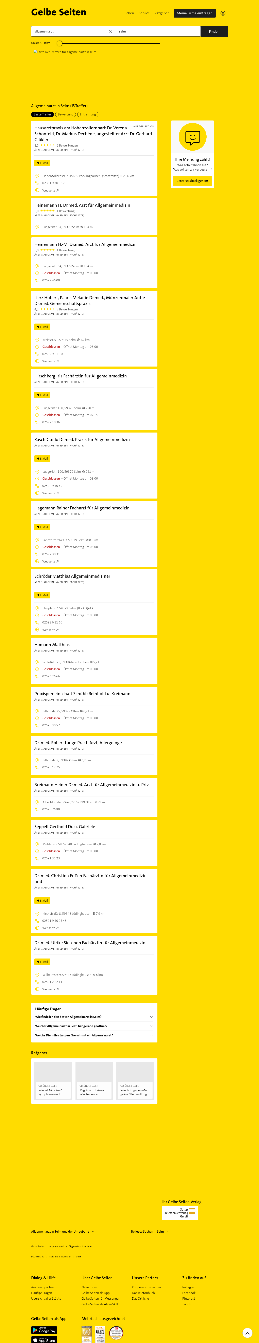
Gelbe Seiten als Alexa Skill (100, 1304)
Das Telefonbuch (143, 1293)
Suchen (128, 13)
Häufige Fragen (41, 1293)
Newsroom (89, 1287)
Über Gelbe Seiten (97, 1277)
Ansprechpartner (43, 1287)
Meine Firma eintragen (194, 13)
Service (144, 13)
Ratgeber (162, 13)
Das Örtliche (140, 1299)
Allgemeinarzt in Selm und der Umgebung (60, 1231)
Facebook (189, 1293)
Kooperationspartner (146, 1287)
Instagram (189, 1287)
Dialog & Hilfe (43, 1277)
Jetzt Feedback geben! (192, 181)
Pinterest (188, 1299)
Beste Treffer (42, 114)
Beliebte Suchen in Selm (147, 1231)
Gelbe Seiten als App (96, 1293)
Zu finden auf (194, 1277)
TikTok (186, 1304)
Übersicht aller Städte (46, 1299)
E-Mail (44, 163)
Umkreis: (40, 43)
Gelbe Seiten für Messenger (101, 1299)
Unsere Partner (145, 1277)
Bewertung (65, 114)
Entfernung (88, 114)
